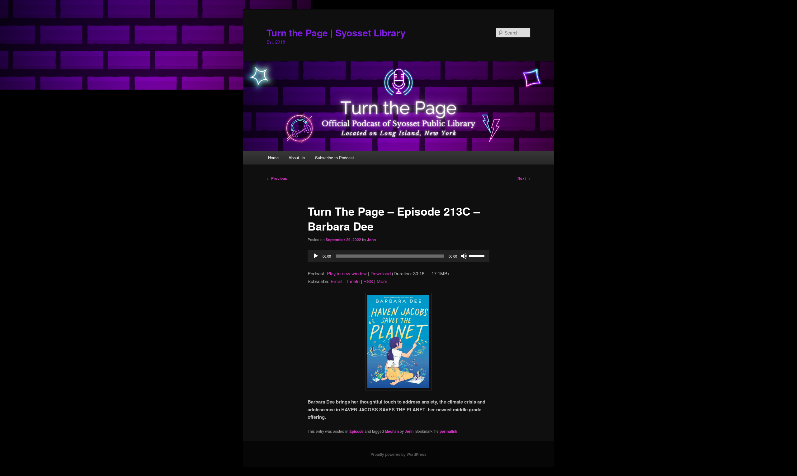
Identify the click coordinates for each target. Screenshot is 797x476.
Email (336, 281)
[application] (398, 256)
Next (524, 178)
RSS (368, 281)
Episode (356, 431)
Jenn (371, 239)
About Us (297, 158)
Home (273, 158)
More (382, 281)
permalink (448, 431)
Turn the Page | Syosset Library (336, 32)
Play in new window (347, 273)
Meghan (392, 431)
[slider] (477, 255)
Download (380, 273)
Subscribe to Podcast (334, 158)
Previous (276, 178)
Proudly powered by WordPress (398, 454)
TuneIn (353, 281)
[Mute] (464, 256)
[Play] (316, 256)
